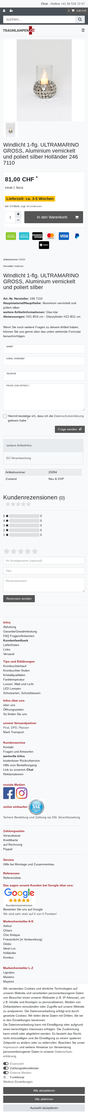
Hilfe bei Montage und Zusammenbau (28, 864)
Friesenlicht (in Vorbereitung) (22, 939)
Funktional (17, 1077)
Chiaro (7, 930)
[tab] (43, 445)
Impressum (10, 1047)
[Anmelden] (4, 11)
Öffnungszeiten (13, 709)
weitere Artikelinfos (19, 445)
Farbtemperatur (14, 679)
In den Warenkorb (52, 217)
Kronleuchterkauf (14, 666)
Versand (8, 654)
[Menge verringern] (18, 220)
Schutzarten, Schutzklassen (22, 693)
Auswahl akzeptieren (44, 1108)
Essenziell (16, 1063)
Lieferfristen (11, 645)
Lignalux (9, 972)
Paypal (7, 849)
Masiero (8, 977)
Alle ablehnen (44, 1099)
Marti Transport (13, 732)
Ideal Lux (9, 948)
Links (6, 649)
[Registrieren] (11, 11)
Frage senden (67, 429)
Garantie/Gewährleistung (20, 631)
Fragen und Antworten (18, 751)
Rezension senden (19, 598)
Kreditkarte (10, 840)
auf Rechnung (12, 844)
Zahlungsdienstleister (24, 1068)
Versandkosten (34, 206)
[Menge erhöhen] (18, 214)
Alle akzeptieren (44, 1090)
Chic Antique (11, 935)
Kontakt (8, 747)
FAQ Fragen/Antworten (18, 636)
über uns (9, 705)
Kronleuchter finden (16, 670)
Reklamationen (13, 774)
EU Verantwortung (18, 458)
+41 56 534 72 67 (73, 3)
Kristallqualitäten (14, 675)
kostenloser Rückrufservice (21, 760)
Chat (44, 3)
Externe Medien (20, 1072)
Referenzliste (12, 877)
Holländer (9, 953)
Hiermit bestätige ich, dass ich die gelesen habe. (46, 418)
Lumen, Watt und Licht (18, 684)
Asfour (7, 926)
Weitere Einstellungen (18, 1081)
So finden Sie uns (15, 714)
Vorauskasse (12, 835)
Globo (7, 944)
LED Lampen (12, 688)
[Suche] (80, 19)
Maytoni (8, 981)
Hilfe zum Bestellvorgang (20, 765)
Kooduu (8, 957)
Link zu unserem (18, 769)
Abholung (9, 627)
